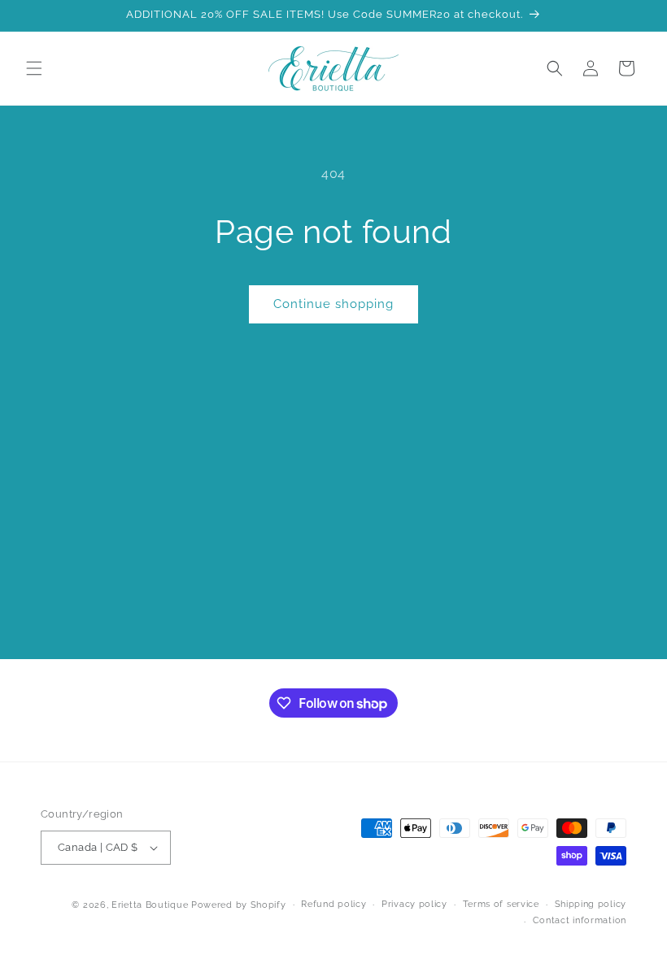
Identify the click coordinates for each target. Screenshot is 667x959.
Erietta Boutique (149, 905)
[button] (34, 68)
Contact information (579, 920)
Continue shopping (333, 304)
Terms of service (501, 904)
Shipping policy (591, 904)
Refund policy (333, 904)
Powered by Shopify (238, 905)
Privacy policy (414, 904)
